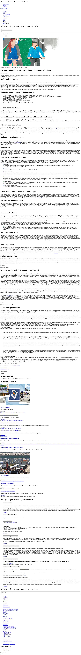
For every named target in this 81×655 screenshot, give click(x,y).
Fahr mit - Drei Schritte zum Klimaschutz (10, 609)
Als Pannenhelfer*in (6, 636)
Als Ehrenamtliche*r (7, 634)
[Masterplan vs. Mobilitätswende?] (12, 481)
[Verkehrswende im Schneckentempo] (9, 488)
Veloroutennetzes (17, 142)
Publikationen (5, 625)
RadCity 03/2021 (16, 365)
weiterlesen (5, 512)
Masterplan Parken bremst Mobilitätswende (9, 422)
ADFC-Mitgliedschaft (7, 632)
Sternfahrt (5, 15)
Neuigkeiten (5, 597)
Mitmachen (5, 624)
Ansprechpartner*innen (7, 640)
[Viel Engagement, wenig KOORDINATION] (12, 412)
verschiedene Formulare (24, 569)
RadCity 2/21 (39, 197)
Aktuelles (4, 11)
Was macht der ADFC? (7, 502)
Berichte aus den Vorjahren (8, 618)
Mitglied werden (6, 4)
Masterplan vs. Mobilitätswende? (7, 483)
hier (13, 571)
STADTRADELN (6, 14)
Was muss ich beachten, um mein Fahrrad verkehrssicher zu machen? (15, 577)
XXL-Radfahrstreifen (60, 128)
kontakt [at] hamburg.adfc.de (11, 522)
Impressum (5, 648)
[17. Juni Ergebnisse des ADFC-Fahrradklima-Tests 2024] (40, 445)
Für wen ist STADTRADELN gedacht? (10, 610)
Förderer (4, 612)
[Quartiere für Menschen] (15, 404)
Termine (4, 598)
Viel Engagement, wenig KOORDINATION (9, 415)
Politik (4, 13)
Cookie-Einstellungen (7, 650)
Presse (4, 18)
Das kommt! (5, 611)
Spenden (4, 5)
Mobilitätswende (3, 367)
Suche (4, 23)
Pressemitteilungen (6, 639)
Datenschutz (5, 649)
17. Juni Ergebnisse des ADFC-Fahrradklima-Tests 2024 (11, 447)
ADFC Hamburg (6, 16)
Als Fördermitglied (6, 635)
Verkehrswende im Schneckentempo (7, 491)
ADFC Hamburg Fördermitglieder (9, 628)
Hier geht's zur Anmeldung (8, 563)
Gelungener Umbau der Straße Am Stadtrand (9, 438)
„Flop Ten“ (56, 252)
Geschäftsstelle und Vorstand (8, 626)
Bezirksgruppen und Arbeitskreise (9, 627)
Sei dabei (4, 17)
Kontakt (4, 629)
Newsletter (5, 6)
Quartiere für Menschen (5, 407)
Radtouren (5, 599)
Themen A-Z (5, 604)
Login (4, 20)
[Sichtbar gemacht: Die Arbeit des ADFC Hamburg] (10, 428)
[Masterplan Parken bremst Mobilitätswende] (12, 420)
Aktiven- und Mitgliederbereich (9, 644)
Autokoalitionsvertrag (4, 475)
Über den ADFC (6, 621)
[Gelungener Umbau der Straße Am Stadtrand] (3, 436)
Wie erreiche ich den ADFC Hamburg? (9, 514)
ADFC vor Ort (5, 622)
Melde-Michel (5, 613)
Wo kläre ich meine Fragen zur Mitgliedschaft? (11, 566)
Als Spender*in (6, 633)
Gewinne (4, 614)
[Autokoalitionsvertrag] (15, 473)
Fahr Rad (4, 12)
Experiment (9, 295)
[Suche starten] (1, 31)
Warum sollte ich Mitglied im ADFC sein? (10, 536)
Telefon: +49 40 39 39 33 (7, 521)
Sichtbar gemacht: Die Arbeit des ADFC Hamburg (10, 430)
